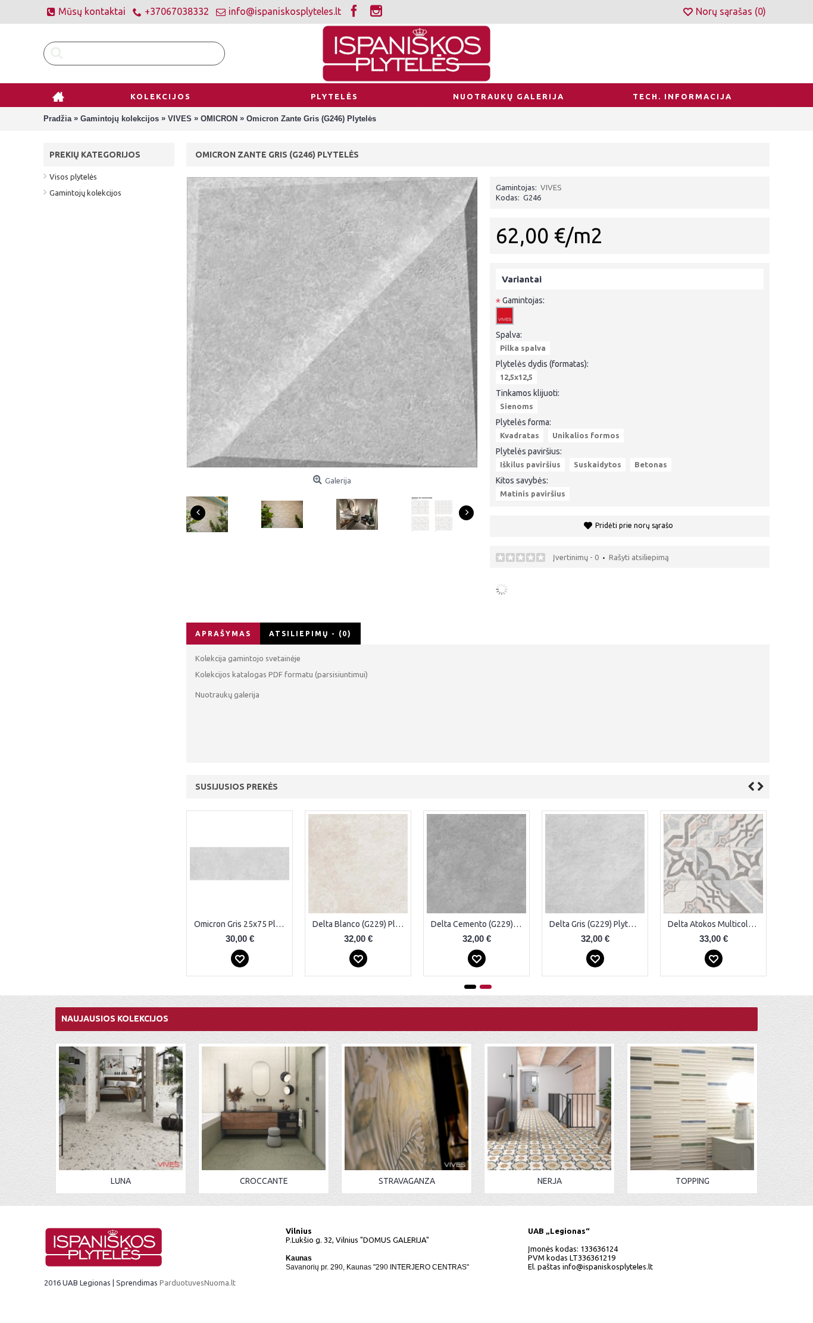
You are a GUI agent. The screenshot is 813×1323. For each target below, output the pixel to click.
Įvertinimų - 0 (576, 557)
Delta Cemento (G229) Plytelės (478, 924)
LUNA (121, 1181)
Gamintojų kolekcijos (85, 192)
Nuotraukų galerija (227, 694)
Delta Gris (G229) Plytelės (596, 924)
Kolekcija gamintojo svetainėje (248, 658)
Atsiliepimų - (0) (310, 633)
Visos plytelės (73, 176)
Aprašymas (223, 633)
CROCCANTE (264, 1181)
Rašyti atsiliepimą (639, 557)
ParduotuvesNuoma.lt (198, 1282)
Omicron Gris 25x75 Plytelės (241, 924)
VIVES (551, 187)
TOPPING (692, 1181)
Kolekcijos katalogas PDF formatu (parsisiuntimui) (281, 674)
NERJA (549, 1181)
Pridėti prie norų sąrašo (634, 525)
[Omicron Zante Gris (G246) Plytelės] (211, 510)
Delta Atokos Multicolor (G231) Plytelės (715, 924)
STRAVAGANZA (407, 1181)
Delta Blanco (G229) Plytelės (360, 924)
